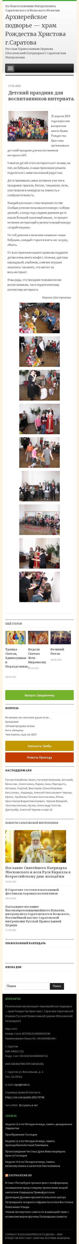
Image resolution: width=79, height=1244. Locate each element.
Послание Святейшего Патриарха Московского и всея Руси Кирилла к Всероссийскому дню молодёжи (38, 872)
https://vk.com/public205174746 (24, 1097)
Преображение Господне (21, 1134)
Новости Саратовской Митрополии (31, 823)
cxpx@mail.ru (22, 1084)
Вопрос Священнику (39, 695)
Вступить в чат (28, 1105)
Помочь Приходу (39, 757)
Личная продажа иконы (20, 726)
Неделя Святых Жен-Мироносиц (37, 656)
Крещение (12, 721)
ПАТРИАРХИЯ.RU (20, 1175)
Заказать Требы (39, 746)
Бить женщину (14, 730)
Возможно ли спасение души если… (28, 717)
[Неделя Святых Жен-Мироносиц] (38, 639)
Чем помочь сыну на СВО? (21, 734)
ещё (47, 809)
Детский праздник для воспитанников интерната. (41, 96)
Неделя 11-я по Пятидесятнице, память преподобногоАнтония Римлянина (30, 1143)
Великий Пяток (57, 651)
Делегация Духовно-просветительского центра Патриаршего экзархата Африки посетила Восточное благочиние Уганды (39, 1202)
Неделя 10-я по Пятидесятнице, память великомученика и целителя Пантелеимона (32, 1164)
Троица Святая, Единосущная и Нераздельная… (15, 660)
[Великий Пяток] (60, 639)
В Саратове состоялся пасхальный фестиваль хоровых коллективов (32, 891)
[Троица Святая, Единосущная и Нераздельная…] (15, 639)
